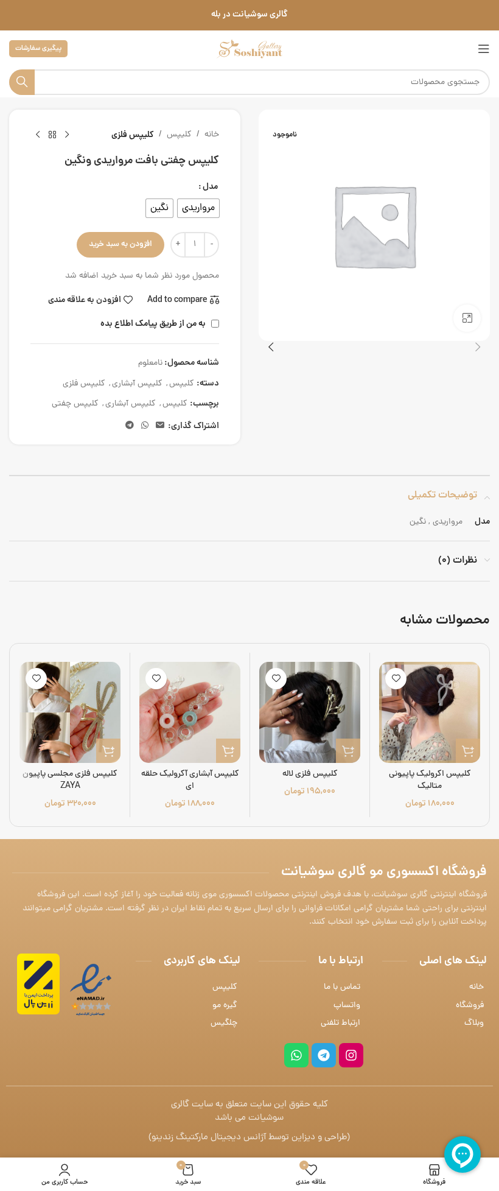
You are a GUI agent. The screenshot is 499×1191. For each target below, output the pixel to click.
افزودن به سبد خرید (120, 244)
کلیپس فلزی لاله (310, 774)
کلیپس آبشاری (137, 384)
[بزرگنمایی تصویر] (467, 318)
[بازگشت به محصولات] (52, 135)
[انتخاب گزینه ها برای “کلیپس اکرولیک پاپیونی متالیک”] (468, 751)
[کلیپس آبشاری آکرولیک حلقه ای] (189, 712)
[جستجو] (22, 82)
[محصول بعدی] (37, 135)
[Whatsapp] (296, 1055)
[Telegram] (324, 1055)
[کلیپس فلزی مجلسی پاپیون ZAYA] (69, 712)
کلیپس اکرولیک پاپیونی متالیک (430, 780)
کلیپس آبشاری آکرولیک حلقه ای (190, 780)
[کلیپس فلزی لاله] (309, 712)
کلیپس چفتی (75, 404)
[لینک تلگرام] (130, 426)
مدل (210, 187)
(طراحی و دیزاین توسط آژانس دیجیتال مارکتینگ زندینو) (249, 1138)
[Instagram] (351, 1055)
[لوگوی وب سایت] (249, 49)
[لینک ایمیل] (160, 426)
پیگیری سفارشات (38, 48)
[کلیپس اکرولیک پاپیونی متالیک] (429, 712)
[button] (478, 347)
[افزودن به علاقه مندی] (396, 678)
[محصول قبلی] (67, 135)
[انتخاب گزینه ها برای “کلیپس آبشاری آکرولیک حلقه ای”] (228, 751)
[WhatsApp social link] (145, 426)
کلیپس (179, 134)
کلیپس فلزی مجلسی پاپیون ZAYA (70, 780)
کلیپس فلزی (132, 135)
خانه (211, 134)
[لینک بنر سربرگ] (249, 15)
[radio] (198, 208)
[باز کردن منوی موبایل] (484, 49)
